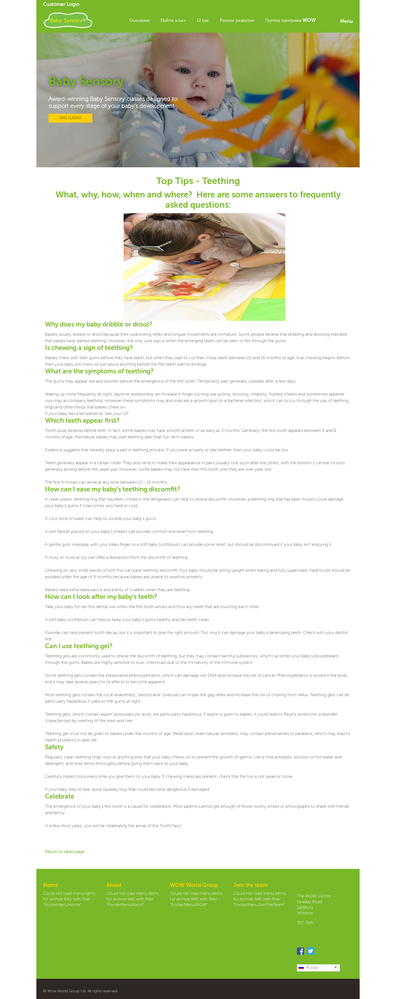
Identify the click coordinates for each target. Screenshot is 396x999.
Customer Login (61, 4)
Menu (346, 21)
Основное (139, 20)
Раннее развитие (237, 20)
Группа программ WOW (290, 20)
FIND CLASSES (70, 118)
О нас (203, 20)
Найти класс (173, 20)
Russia (312, 968)
